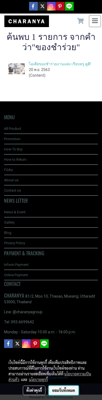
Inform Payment (16, 265)
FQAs (8, 170)
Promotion (12, 139)
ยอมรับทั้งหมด (63, 390)
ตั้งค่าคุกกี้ (34, 390)
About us (11, 180)
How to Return (15, 159)
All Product (12, 129)
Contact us (12, 190)
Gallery (9, 222)
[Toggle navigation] (95, 21)
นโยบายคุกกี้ (38, 379)
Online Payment (16, 275)
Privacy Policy (14, 243)
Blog (7, 233)
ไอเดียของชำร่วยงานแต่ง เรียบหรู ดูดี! (60, 64)
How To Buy (13, 149)
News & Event (15, 212)
